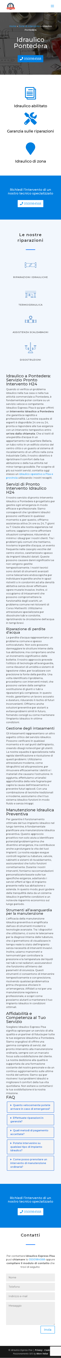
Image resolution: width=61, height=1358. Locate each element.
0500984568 (32, 59)
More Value (42, 1353)
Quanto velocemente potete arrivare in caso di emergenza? (30, 1107)
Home (12, 26)
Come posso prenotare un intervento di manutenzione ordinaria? (28, 1163)
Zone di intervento (29, 26)
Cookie (47, 1350)
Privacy (38, 1350)
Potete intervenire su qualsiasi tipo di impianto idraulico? (26, 1147)
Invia (47, 1330)
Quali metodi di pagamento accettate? (29, 1132)
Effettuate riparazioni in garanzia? (26, 1119)
